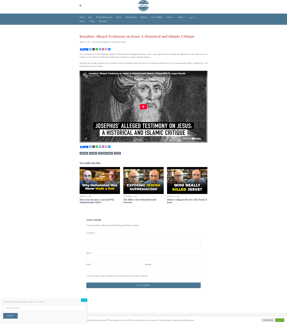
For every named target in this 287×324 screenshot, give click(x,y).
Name (89, 253)
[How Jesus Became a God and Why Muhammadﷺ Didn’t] (100, 180)
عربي (191, 17)
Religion (144, 17)
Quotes (82, 21)
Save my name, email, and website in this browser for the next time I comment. (118, 276)
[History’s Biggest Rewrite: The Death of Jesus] (187, 180)
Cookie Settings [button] (268, 320)
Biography (103, 21)
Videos (169, 17)
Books (180, 17)
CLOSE (84, 300)
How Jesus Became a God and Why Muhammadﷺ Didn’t (97, 201)
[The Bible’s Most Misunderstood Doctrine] (143, 180)
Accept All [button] (280, 320)
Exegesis (84, 153)
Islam (90, 17)
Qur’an (119, 17)
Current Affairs (157, 17)
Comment (90, 233)
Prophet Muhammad (104, 17)
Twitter (92, 21)
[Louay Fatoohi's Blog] (143, 5)
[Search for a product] (80, 6)
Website (148, 264)
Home (82, 17)
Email (89, 264)
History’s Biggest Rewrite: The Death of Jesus (187, 201)
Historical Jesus (131, 17)
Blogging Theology (102, 42)
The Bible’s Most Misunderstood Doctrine (139, 201)
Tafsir (117, 153)
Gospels (93, 153)
